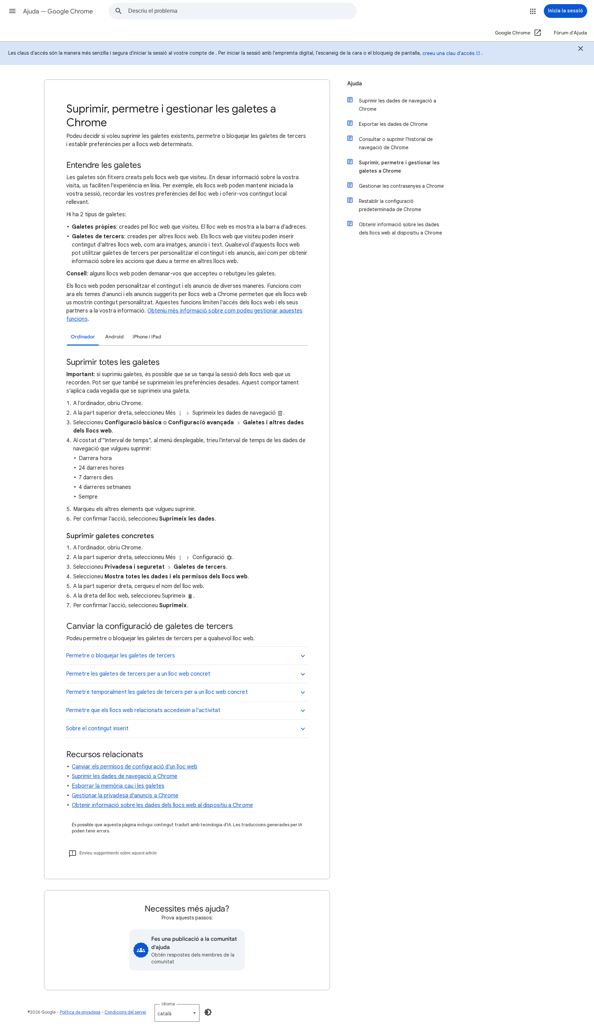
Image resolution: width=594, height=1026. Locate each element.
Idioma (168, 1003)
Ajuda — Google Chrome (58, 11)
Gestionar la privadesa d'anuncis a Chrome (125, 795)
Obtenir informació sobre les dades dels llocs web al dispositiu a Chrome (162, 805)
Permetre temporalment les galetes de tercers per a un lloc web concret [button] (157, 692)
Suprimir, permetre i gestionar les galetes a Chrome (399, 167)
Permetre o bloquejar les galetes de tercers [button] (120, 655)
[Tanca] (580, 49)
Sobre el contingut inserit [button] (97, 728)
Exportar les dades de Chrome (393, 124)
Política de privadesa (80, 1012)
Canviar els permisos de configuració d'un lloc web (134, 766)
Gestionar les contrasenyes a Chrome (401, 186)
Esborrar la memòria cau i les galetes (118, 786)
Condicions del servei (125, 1012)
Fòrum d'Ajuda (570, 33)
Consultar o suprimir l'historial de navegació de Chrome (396, 143)
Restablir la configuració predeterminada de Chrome (390, 205)
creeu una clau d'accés (448, 53)
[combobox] (242, 11)
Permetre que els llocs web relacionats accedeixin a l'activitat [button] (143, 710)
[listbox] (177, 1013)
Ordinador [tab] (83, 337)
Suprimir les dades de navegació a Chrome (124, 776)
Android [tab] (114, 337)
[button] (12, 11)
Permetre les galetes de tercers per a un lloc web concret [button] (138, 673)
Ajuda (354, 83)
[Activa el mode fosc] (208, 1012)
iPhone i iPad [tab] (147, 337)
